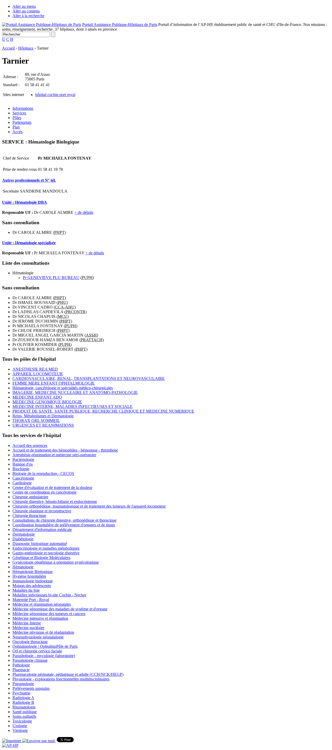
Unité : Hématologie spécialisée (29, 243)
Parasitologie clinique (29, 660)
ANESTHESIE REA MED (35, 369)
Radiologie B (23, 702)
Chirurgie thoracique (29, 515)
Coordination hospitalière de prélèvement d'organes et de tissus (63, 525)
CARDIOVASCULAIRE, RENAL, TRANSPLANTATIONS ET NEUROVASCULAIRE (88, 378)
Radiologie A (23, 698)
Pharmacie (21, 669)
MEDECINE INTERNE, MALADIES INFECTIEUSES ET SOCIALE (72, 406)
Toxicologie (22, 721)
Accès (17, 131)
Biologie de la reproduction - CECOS (43, 473)
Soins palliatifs (24, 716)
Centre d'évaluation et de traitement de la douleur (52, 487)
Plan (16, 127)
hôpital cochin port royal (55, 94)
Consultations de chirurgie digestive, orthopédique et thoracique (64, 520)
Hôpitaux (25, 48)
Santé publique (24, 712)
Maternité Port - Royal (30, 599)
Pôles (16, 117)
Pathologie (21, 665)
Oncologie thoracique (30, 641)
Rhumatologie (24, 707)
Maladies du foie (26, 590)
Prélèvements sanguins (31, 688)
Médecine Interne (26, 623)
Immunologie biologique (32, 581)
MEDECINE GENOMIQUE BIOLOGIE (47, 402)
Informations (22, 108)
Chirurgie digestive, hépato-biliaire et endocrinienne (54, 501)
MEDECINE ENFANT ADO (37, 397)
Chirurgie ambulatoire (30, 497)
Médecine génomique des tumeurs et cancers (48, 613)
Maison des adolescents (31, 585)
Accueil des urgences (29, 445)
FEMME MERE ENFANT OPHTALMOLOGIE (53, 383)
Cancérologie (23, 478)
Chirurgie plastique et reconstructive (41, 511)
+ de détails (83, 212)
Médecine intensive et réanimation (40, 618)
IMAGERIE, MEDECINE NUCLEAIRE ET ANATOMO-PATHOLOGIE (75, 392)
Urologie (19, 726)
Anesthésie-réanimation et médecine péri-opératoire (54, 455)
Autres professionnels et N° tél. (29, 180)
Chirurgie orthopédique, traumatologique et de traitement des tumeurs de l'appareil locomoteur (89, 506)
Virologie (20, 730)
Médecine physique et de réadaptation (43, 632)
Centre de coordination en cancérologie (44, 492)
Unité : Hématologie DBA (24, 202)
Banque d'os (22, 464)
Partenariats (21, 122)
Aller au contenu (26, 11)
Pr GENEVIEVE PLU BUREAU (51, 277)
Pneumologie (23, 683)
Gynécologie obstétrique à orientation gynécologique (55, 562)
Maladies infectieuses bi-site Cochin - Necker (49, 595)
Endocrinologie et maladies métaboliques (45, 548)
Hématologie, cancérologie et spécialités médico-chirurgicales (62, 388)
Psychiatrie (21, 693)
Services (19, 113)
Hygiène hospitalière (29, 576)
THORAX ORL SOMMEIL (36, 420)
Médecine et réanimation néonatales (41, 604)
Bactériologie (23, 459)
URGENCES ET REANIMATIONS (43, 425)
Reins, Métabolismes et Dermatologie (43, 416)
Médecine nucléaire (28, 627)
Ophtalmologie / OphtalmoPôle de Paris (45, 646)
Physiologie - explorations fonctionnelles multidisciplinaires (60, 679)
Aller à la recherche (28, 15)
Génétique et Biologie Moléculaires (41, 557)
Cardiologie (22, 483)
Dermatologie (23, 534)
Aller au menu (24, 6)
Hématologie (22, 567)
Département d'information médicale (42, 529)
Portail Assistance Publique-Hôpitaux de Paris (119, 24)
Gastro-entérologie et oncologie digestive (45, 553)
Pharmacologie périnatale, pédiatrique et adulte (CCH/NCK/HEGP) (67, 674)
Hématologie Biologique (32, 571)
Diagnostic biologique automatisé (39, 543)
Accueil (8, 48)
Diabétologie (22, 539)
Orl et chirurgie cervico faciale (37, 651)
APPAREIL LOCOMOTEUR (37, 374)
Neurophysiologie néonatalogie (38, 637)
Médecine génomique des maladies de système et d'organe (59, 609)
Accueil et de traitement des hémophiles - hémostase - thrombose (65, 450)
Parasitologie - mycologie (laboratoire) (43, 655)
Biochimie (20, 469)
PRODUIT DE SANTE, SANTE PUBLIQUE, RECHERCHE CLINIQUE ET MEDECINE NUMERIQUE (103, 411)
